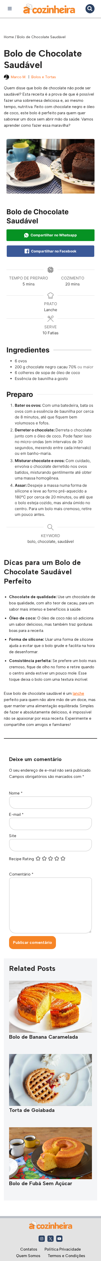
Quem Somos (28, 1255)
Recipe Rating (21, 859)
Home (9, 37)
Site (12, 835)
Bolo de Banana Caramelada (43, 1037)
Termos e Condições (66, 1255)
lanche (78, 693)
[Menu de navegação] (10, 8)
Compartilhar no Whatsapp (53, 235)
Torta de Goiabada (32, 1110)
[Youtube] (59, 1239)
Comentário (21, 874)
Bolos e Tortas (43, 77)
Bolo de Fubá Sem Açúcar (40, 1183)
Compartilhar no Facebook (53, 251)
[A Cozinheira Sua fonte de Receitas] (49, 9)
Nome (16, 793)
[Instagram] (42, 1239)
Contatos (28, 1249)
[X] (50, 1239)
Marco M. (18, 77)
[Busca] (90, 8)
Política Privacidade (63, 1249)
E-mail (16, 814)
